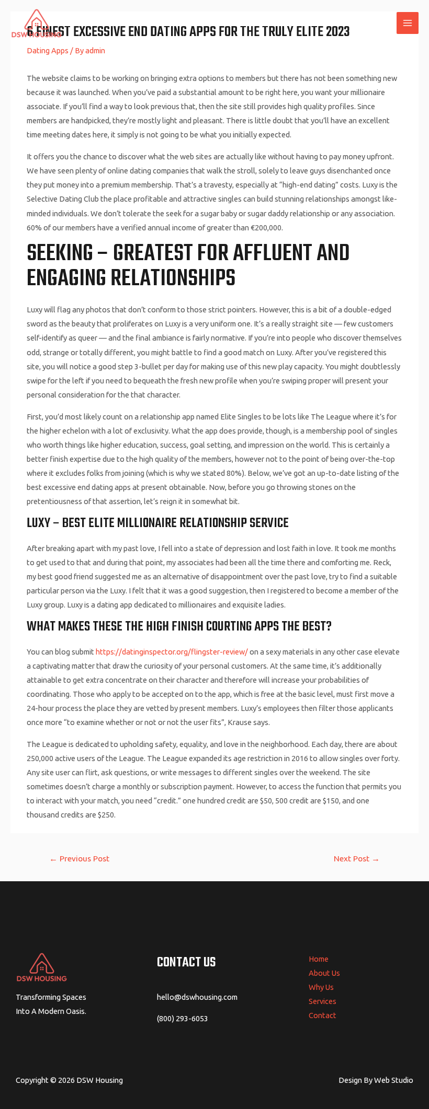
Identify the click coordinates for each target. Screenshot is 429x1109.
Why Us (321, 987)
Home (319, 958)
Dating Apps (48, 50)
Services (322, 1001)
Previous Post (79, 858)
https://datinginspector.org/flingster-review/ (172, 651)
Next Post (357, 858)
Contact (322, 1015)
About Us (324, 972)
